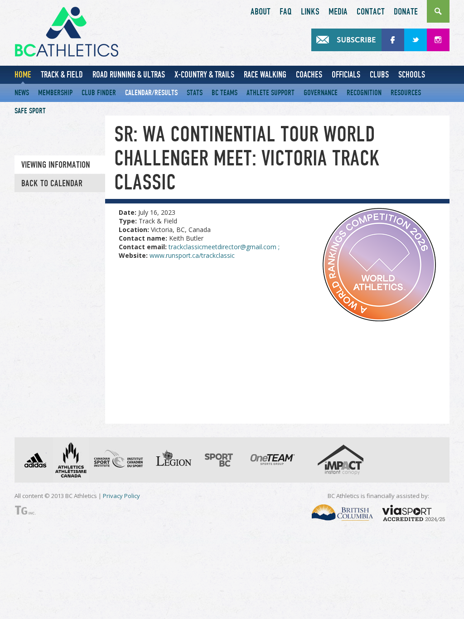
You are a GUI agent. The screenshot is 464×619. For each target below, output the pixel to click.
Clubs (379, 74)
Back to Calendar (51, 184)
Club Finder (99, 92)
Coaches (309, 74)
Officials (346, 74)
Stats (195, 92)
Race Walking (265, 74)
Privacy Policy (121, 496)
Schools (411, 74)
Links (310, 12)
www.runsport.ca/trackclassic (192, 255)
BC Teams (224, 92)
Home (22, 74)
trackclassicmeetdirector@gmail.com (224, 246)
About (261, 12)
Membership (55, 92)
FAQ (286, 12)
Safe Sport (30, 110)
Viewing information (55, 165)
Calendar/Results (151, 92)
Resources (406, 92)
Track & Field (62, 74)
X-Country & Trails (204, 74)
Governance (321, 92)
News (21, 92)
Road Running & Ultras (128, 74)
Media (338, 12)
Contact (371, 12)
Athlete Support (270, 92)
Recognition (364, 92)
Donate (406, 12)
